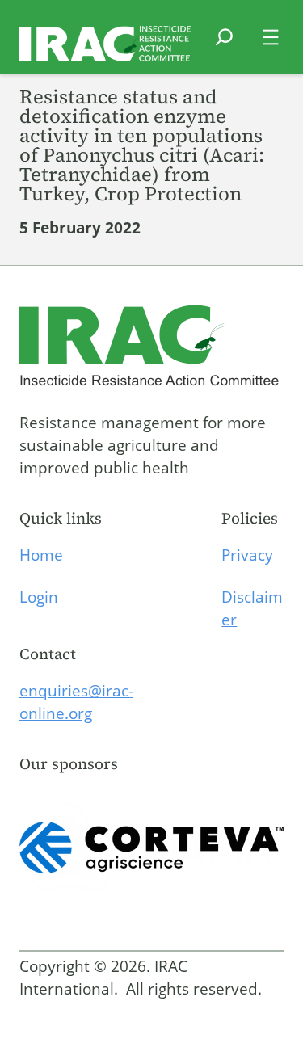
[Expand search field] (224, 47)
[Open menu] (271, 37)
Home (41, 555)
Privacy (247, 555)
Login (38, 597)
